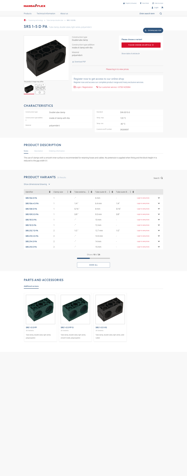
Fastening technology (35, 20)
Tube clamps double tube (55, 20)
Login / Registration (84, 87)
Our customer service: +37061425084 (114, 87)
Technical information (46, 13)
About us (64, 13)
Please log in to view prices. (117, 69)
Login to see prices (143, 198)
